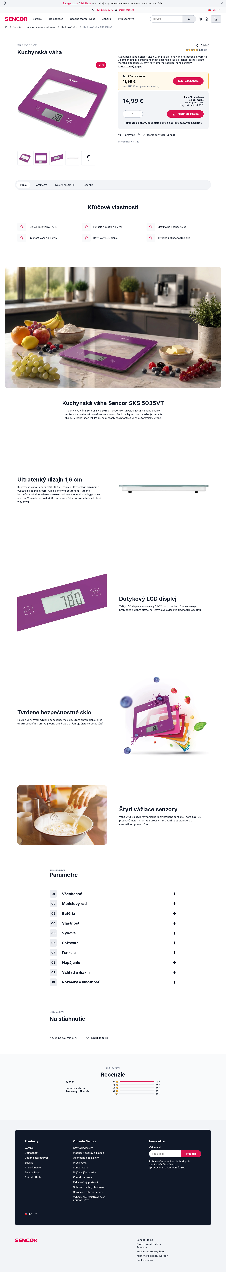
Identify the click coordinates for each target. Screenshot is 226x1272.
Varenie (17, 27)
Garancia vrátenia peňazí (88, 1192)
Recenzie (88, 184)
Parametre (41, 184)
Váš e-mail (155, 1147)
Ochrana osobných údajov (88, 1187)
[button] (185, 114)
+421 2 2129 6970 (104, 9)
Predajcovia (80, 1162)
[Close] (222, 3)
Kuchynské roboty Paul (150, 1251)
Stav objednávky (83, 1147)
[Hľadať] (189, 19)
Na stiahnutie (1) (65, 184)
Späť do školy (33, 1177)
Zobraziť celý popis (130, 66)
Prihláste (85, 3)
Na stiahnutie (99, 1037)
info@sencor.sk (126, 9)
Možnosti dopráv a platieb (88, 1152)
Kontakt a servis (82, 1177)
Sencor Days (32, 1172)
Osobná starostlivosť (37, 1157)
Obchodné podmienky (86, 1157)
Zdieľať (204, 45)
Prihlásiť (191, 1153)
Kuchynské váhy (69, 27)
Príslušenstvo (33, 1167)
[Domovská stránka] (6, 27)
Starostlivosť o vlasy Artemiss (149, 1246)
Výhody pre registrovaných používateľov (89, 1198)
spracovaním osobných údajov (167, 1167)
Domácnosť (31, 1152)
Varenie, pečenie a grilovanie (41, 27)
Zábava (29, 1162)
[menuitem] (37, 18)
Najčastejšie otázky (84, 1172)
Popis (23, 184)
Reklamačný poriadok (85, 1182)
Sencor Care (80, 1167)
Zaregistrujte (70, 3)
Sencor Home (145, 1239)
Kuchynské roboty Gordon (152, 1255)
